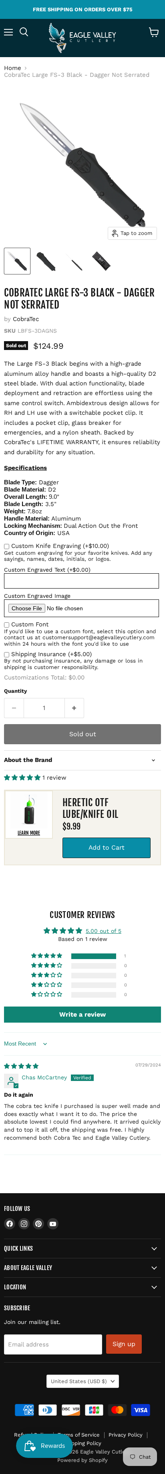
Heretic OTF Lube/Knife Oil (90, 808)
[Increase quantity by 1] (75, 708)
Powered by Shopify (82, 1460)
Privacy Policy (126, 1435)
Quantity (15, 691)
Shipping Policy (82, 1443)
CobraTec (26, 319)
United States (79, 1381)
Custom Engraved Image (37, 596)
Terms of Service (79, 1435)
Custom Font (29, 624)
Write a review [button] (82, 1014)
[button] (23, 777)
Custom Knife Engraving (60, 546)
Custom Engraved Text (47, 569)
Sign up (124, 1344)
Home (12, 68)
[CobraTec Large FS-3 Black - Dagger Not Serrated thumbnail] (17, 261)
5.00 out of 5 (103, 931)
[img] (21, 1066)
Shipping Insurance (51, 654)
